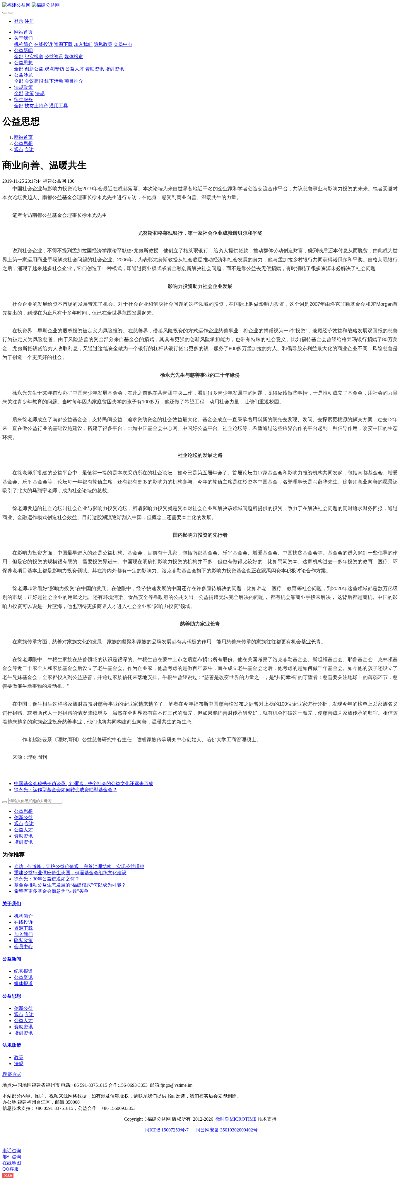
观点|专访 (24, 149)
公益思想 (23, 143)
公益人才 (23, 829)
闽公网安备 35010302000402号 (227, 1129)
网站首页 (23, 32)
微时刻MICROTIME (236, 1119)
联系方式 (11, 1074)
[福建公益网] (200, 5)
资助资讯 (23, 835)
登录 (18, 21)
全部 (18, 56)
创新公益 (23, 817)
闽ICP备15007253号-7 (167, 1129)
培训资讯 (23, 841)
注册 (29, 21)
